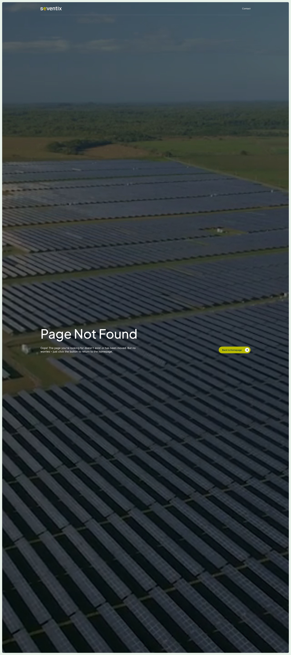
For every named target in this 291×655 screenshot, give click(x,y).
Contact (246, 8)
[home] (51, 8)
